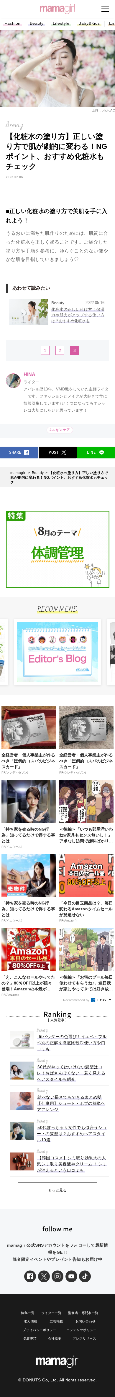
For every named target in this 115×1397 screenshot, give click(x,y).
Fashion (12, 23)
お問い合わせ (85, 1321)
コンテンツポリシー (81, 1330)
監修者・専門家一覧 (83, 1313)
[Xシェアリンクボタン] (44, 1276)
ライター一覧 (51, 1313)
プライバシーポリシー (39, 1330)
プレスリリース (84, 1338)
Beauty (37, 23)
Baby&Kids (89, 23)
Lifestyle (61, 23)
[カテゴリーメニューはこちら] (105, 9)
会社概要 (55, 1338)
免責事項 (30, 1338)
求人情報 (30, 1321)
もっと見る (57, 1190)
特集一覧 (27, 1313)
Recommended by (76, 1000)
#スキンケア (60, 430)
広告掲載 (56, 1321)
